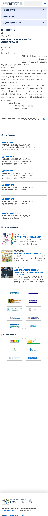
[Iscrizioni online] (33, 349)
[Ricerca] (39, 3)
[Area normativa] (33, 293)
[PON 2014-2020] (33, 326)
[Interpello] (33, 301)
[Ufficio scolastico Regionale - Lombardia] (15, 358)
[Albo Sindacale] (15, 318)
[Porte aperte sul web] (33, 358)
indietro (9, 30)
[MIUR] (15, 341)
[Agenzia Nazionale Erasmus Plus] (15, 293)
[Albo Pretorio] (33, 309)
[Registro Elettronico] (15, 309)
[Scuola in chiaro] (15, 349)
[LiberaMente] (15, 301)
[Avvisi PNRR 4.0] (15, 326)
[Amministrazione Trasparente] (33, 318)
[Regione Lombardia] (33, 341)
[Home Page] (12, 3)
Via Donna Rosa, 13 (9, 511)
